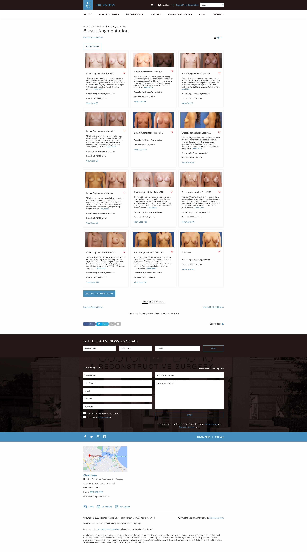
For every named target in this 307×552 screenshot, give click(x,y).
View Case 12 (187, 103)
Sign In (219, 37)
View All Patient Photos (213, 307)
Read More (98, 89)
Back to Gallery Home (93, 37)
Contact (218, 14)
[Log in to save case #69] (124, 193)
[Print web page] (112, 324)
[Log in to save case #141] (124, 252)
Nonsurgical (135, 14)
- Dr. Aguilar (124, 506)
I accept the (92, 417)
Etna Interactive (217, 517)
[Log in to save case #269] (219, 252)
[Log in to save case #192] (172, 252)
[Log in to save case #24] (124, 131)
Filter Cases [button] (92, 46)
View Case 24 (92, 161)
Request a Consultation (99, 293)
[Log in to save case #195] (219, 132)
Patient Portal (165, 5)
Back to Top (215, 324)
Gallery (156, 14)
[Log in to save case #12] (219, 73)
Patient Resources (180, 14)
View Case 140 (188, 221)
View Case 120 (140, 221)
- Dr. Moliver (106, 506)
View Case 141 (92, 282)
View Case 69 (92, 223)
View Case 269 (188, 269)
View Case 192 (140, 282)
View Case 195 (188, 162)
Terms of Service (186, 427)
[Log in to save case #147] (172, 132)
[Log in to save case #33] (124, 73)
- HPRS (91, 506)
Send (213, 348)
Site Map (219, 437)
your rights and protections (109, 529)
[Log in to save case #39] (172, 71)
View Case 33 (92, 103)
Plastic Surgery (109, 14)
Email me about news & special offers (104, 413)
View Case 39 (140, 101)
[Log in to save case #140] (219, 192)
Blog (202, 14)
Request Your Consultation (187, 5)
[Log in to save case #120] (172, 192)
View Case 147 (140, 149)
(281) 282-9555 (96, 492)
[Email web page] (118, 324)
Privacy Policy (211, 424)
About (87, 14)
